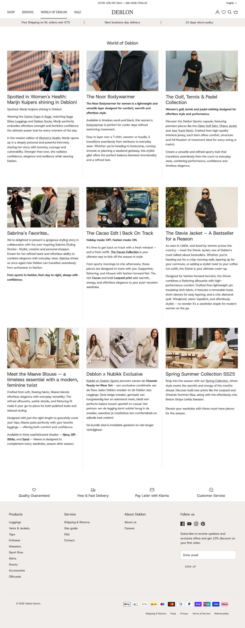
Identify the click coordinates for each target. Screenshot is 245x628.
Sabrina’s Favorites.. (28, 233)
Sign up (190, 566)
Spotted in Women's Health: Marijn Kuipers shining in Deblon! (42, 99)
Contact (69, 540)
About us (130, 522)
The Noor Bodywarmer (110, 97)
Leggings (15, 522)
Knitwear (14, 540)
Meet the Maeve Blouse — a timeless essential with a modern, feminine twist (42, 379)
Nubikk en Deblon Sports (103, 381)
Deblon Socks (43, 121)
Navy (66, 434)
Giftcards (15, 576)
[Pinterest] (203, 524)
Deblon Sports (32, 603)
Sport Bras (16, 552)
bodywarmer (94, 125)
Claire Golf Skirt (208, 126)
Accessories (17, 570)
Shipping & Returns (77, 522)
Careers (129, 528)
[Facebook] (182, 524)
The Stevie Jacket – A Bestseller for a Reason (200, 236)
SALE (77, 12)
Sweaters (15, 546)
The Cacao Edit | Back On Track (119, 233)
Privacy (184, 613)
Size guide (71, 528)
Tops (12, 534)
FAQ (67, 534)
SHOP (11, 12)
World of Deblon (122, 43)
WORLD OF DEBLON (54, 12)
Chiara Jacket (228, 126)
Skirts (12, 558)
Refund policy (222, 613)
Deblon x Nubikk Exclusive (114, 374)
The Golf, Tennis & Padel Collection (191, 99)
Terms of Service (201, 613)
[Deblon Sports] (122, 12)
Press (173, 613)
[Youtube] (189, 524)
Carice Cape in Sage (37, 116)
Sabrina (64, 258)
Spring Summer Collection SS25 (200, 374)
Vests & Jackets (19, 528)
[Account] (217, 11)
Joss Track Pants (182, 130)
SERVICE (27, 12)
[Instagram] (196, 524)
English (230, 2)
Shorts (13, 564)
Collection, (217, 381)
